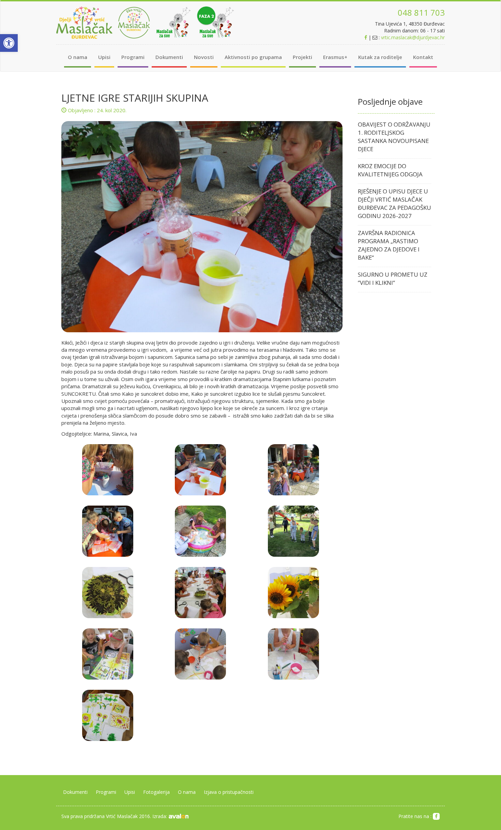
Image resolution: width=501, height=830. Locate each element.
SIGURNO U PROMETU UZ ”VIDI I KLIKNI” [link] (392, 279)
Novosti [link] (204, 57)
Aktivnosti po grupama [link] (253, 57)
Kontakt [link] (423, 57)
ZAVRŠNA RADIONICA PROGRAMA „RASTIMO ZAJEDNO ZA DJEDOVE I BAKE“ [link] (389, 245)
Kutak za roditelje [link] (380, 57)
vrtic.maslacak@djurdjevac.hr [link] (413, 37)
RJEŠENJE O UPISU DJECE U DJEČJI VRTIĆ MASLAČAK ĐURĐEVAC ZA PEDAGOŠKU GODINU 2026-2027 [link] (394, 203)
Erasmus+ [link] (335, 57)
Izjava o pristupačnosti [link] (229, 792)
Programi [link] (133, 57)
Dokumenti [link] (169, 57)
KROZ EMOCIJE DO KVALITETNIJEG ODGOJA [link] (390, 170)
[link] (9, 43)
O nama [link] (77, 57)
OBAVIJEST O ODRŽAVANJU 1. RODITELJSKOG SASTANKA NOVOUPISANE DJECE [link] (394, 136)
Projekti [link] (302, 57)
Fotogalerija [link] (156, 792)
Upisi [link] (104, 57)
